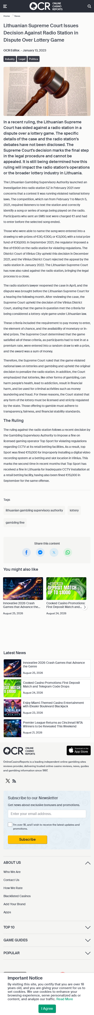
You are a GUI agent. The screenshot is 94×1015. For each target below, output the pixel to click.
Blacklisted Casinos (17, 896)
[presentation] (84, 607)
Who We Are (12, 872)
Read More (64, 999)
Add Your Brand (14, 904)
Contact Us (11, 880)
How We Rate (13, 888)
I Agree (47, 1008)
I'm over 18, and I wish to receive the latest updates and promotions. (46, 826)
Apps (7, 912)
